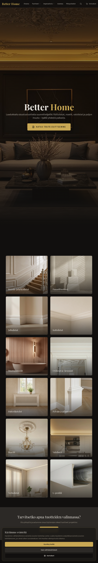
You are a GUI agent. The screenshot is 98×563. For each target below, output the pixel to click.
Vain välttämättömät (49, 550)
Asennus (60, 4)
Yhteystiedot (71, 4)
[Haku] (81, 4)
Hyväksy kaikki (49, 544)
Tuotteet (35, 4)
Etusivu (26, 4)
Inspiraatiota (48, 4)
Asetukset (50, 556)
